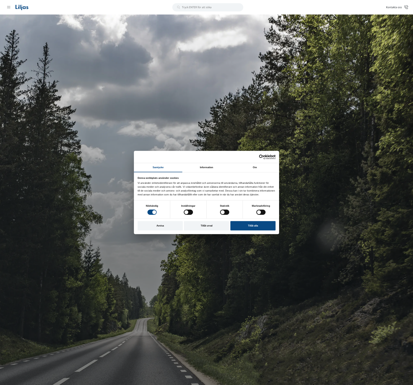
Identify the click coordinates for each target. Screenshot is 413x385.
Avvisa (160, 225)
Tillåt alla (253, 225)
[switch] (188, 212)
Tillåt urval (206, 225)
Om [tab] (255, 167)
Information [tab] (206, 167)
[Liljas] (25, 7)
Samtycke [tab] (158, 167)
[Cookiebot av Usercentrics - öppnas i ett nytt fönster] (261, 156)
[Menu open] (9, 7)
